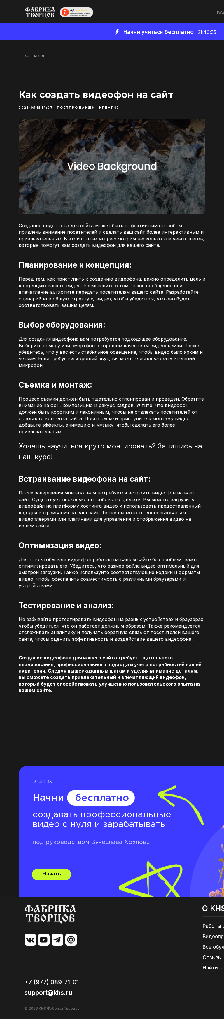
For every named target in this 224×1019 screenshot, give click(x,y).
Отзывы (212, 957)
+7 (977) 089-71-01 (51, 982)
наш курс (35, 457)
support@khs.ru (48, 992)
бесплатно (102, 798)
